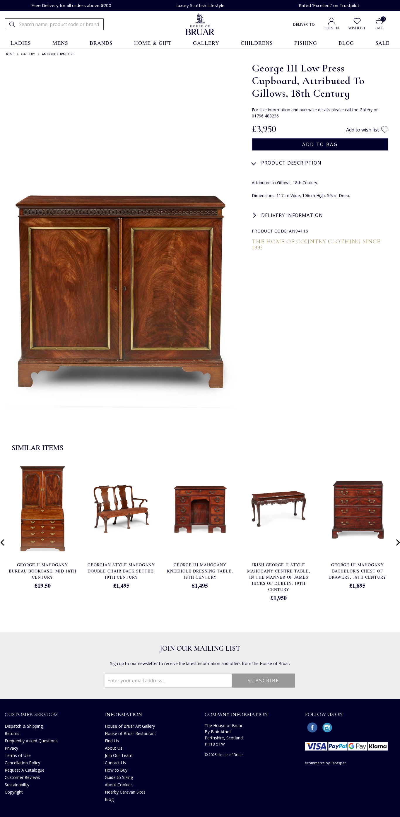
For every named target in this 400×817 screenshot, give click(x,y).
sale (382, 42)
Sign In (331, 27)
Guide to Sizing (119, 777)
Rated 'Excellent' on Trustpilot (329, 5)
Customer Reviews (22, 777)
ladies (21, 42)
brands (101, 42)
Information (123, 714)
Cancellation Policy (22, 762)
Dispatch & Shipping (24, 726)
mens (60, 42)
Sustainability (17, 784)
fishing (305, 42)
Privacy (11, 748)
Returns (12, 733)
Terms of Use (18, 755)
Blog (109, 799)
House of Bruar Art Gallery (130, 726)
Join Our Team (118, 755)
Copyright (14, 792)
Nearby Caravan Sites (125, 792)
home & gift (153, 42)
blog (346, 42)
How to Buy (116, 770)
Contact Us (115, 762)
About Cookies (119, 784)
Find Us (112, 740)
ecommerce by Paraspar (325, 762)
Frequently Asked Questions (31, 740)
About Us (113, 748)
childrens (257, 42)
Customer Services (31, 714)
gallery (206, 42)
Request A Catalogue (25, 770)
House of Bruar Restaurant (130, 733)
